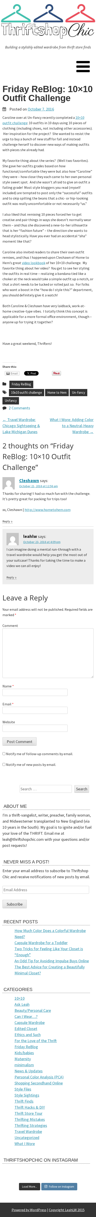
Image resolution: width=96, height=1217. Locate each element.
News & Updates (29, 1071)
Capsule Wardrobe (30, 1022)
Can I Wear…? (26, 1016)
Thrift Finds (24, 1101)
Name (8, 686)
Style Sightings (27, 1095)
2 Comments (19, 408)
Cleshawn (29, 480)
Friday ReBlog (21, 384)
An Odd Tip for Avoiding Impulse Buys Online (52, 960)
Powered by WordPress (29, 1210)
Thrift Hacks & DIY (30, 1107)
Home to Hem (57, 392)
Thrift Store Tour (28, 1113)
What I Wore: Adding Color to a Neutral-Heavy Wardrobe (72, 425)
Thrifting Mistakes (30, 1119)
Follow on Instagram (61, 1187)
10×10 (20, 998)
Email (8, 704)
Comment (10, 625)
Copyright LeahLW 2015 (67, 1210)
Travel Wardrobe (28, 1131)
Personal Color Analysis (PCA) (39, 1077)
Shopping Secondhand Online (39, 1083)
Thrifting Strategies (31, 1125)
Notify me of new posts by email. (31, 764)
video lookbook (33, 263)
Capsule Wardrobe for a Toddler (41, 942)
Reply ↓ (7, 521)
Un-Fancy (78, 392)
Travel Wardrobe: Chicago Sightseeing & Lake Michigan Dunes (21, 425)
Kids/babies (24, 1052)
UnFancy (11, 400)
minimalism (24, 1064)
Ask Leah (22, 1004)
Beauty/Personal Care (33, 1010)
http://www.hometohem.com (48, 509)
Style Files (23, 1089)
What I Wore (25, 1143)
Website (8, 722)
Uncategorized (27, 1137)
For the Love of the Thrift (36, 1040)
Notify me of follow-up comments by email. (39, 754)
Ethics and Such (28, 1034)
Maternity (23, 1058)
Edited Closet (26, 1028)
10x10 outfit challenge (26, 392)
